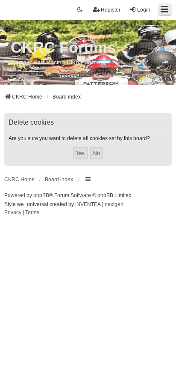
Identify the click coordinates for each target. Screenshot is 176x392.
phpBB (41, 195)
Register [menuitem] (110, 10)
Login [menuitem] (143, 10)
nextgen (114, 204)
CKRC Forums (63, 47)
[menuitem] (12, 213)
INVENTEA (88, 204)
